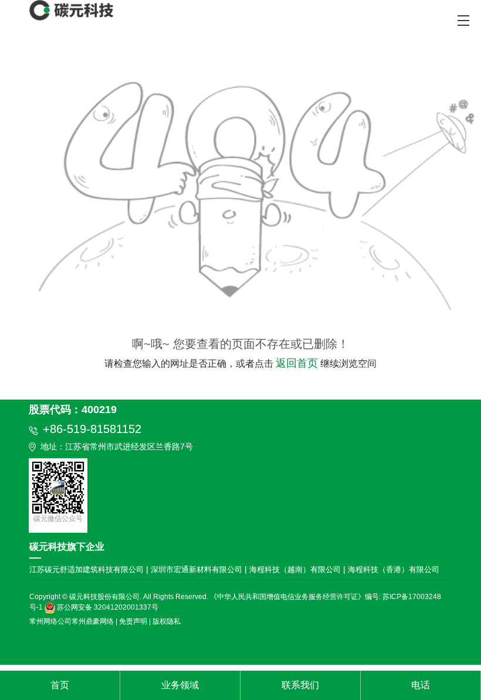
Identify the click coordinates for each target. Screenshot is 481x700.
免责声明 (133, 621)
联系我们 (300, 685)
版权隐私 (167, 621)
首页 (59, 685)
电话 (420, 685)
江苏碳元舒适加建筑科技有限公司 (87, 569)
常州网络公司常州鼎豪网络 (71, 621)
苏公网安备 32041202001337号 (106, 607)
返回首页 (297, 363)
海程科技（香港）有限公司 (393, 569)
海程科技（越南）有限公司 (296, 569)
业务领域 (180, 685)
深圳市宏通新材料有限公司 (198, 569)
